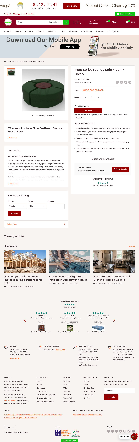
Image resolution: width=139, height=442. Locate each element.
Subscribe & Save (126, 14)
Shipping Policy (15, 358)
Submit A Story (88, 395)
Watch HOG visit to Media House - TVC (87, 415)
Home (6, 31)
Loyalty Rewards (89, 391)
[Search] (66, 22)
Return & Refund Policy (45, 401)
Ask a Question (122, 169)
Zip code (51, 201)
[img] (69, 304)
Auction (85, 384)
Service (50, 31)
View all (132, 246)
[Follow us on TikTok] (129, 431)
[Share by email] (129, 82)
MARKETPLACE (10, 401)
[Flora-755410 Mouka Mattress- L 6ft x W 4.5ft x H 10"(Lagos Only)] (77, 328)
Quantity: (78, 97)
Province (31, 201)
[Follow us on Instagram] (116, 431)
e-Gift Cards (73, 31)
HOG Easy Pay (87, 31)
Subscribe (111, 397)
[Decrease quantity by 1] (85, 97)
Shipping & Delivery (44, 398)
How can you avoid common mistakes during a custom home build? (23, 280)
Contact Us (41, 388)
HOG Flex (100, 31)
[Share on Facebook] (117, 82)
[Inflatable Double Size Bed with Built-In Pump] (49, 328)
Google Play (69, 47)
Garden (28, 31)
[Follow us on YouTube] (124, 431)
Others (39, 31)
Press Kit (66, 391)
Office (17, 31)
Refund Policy (12, 224)
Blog (61, 31)
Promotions (67, 395)
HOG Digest (111, 31)
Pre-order (88, 111)
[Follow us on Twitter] (112, 431)
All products (14, 61)
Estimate (14, 213)
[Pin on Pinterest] (121, 82)
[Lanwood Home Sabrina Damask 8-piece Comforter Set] (105, 328)
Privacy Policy (68, 398)
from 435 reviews (69, 307)
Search (39, 384)
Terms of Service (69, 401)
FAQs (65, 388)
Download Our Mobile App (46, 395)
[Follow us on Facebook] (108, 431)
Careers (66, 384)
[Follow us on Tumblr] (133, 431)
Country (11, 201)
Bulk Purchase (42, 391)
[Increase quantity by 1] (98, 97)
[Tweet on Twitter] (125, 82)
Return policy (60, 349)
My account (93, 23)
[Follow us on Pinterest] (120, 431)
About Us (66, 381)
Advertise (86, 381)
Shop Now (46, 6)
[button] (25, 320)
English (8, 427)
